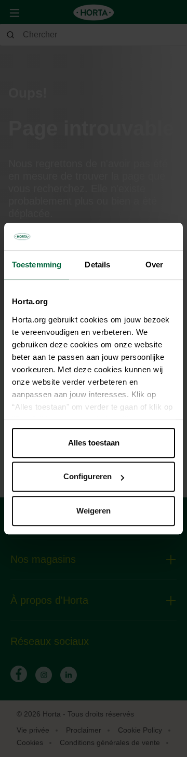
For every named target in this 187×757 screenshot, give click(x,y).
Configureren (87, 476)
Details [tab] (97, 264)
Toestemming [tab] (36, 264)
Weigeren (93, 510)
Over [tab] (154, 264)
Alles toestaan (93, 442)
